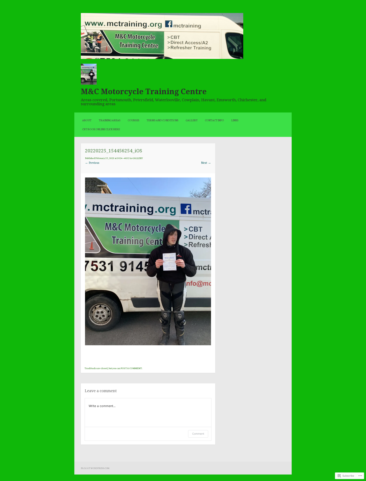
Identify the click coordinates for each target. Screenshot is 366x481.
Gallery (192, 120)
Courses (133, 120)
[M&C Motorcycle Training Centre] (162, 58)
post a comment (131, 368)
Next (206, 163)
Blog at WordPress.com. (95, 468)
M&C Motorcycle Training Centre (144, 91)
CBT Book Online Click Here (101, 129)
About (87, 120)
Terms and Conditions (162, 120)
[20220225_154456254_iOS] (148, 344)
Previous (92, 163)
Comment (198, 433)
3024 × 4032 (123, 158)
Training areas (109, 120)
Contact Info (214, 120)
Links (234, 120)
